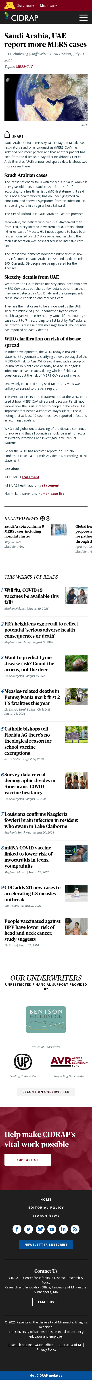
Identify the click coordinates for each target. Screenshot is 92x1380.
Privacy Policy (46, 1349)
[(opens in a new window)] (31, 5)
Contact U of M (70, 1345)
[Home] (21, 16)
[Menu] (83, 18)
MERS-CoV (24, 66)
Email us (46, 1302)
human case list (51, 493)
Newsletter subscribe (46, 1244)
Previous (42, 518)
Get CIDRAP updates (46, 1375)
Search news (46, 1215)
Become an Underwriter (46, 1092)
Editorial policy (46, 1207)
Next (48, 518)
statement (30, 477)
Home (46, 1199)
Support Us (28, 1160)
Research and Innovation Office (30, 1345)
